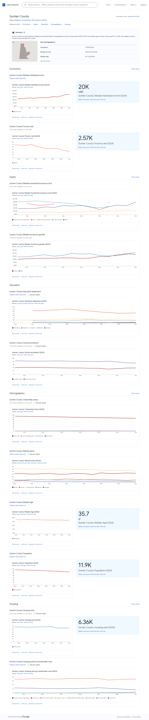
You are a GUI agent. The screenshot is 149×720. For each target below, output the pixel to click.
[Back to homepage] (3, 4)
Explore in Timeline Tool (36, 117)
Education (44, 24)
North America (37, 20)
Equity (36, 24)
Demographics (56, 24)
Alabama (18, 20)
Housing (67, 24)
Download (16, 117)
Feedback (143, 5)
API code (24, 117)
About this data (28, 87)
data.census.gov (29, 303)
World (45, 20)
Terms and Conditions (124, 717)
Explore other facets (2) (18, 78)
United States (26, 20)
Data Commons (13, 5)
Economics (26, 24)
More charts (135, 69)
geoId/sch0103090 (133, 16)
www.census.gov (45, 61)
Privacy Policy (136, 717)
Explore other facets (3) (18, 454)
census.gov (20, 87)
